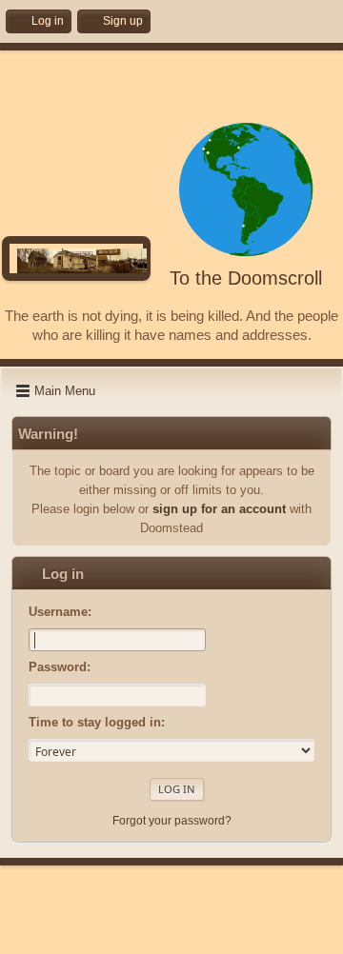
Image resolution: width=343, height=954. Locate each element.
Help (101, 935)
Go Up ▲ (230, 935)
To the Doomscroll (246, 278)
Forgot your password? (172, 820)
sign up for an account (219, 509)
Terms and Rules (160, 935)
